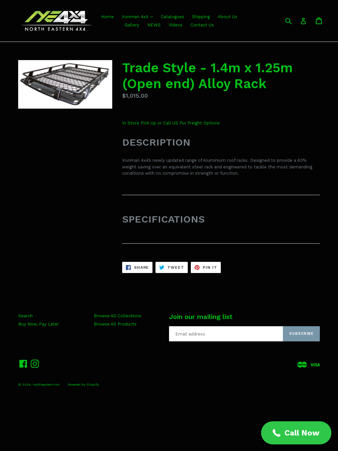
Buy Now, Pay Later (38, 324)
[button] (296, 432)
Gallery (131, 24)
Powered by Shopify (83, 384)
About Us (227, 16)
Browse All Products (115, 324)
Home (107, 16)
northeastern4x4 (46, 384)
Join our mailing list (201, 317)
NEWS (154, 24)
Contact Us (202, 24)
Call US (171, 123)
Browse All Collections (117, 315)
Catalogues (172, 16)
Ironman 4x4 (136, 16)
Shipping (201, 16)
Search (25, 315)
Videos (176, 24)
